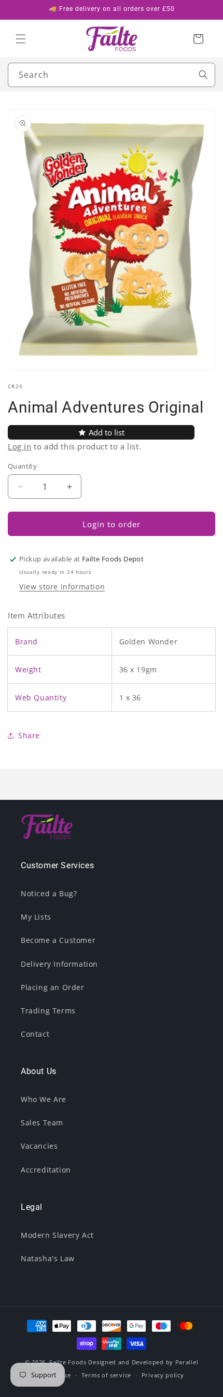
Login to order (111, 524)
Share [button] (29, 735)
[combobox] (111, 75)
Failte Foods (67, 1362)
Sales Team (42, 1122)
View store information (62, 586)
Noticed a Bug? (49, 893)
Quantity (22, 466)
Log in (20, 446)
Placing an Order (53, 987)
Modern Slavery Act (57, 1235)
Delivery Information (59, 964)
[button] (20, 38)
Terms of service (106, 1375)
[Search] (203, 74)
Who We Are (43, 1099)
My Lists (36, 917)
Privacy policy (163, 1375)
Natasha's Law (48, 1258)
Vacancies (39, 1146)
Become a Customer (58, 940)
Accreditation (46, 1170)
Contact (35, 1034)
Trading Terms (48, 1010)
